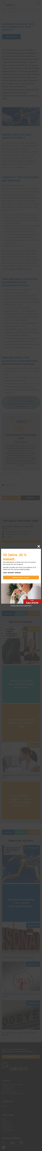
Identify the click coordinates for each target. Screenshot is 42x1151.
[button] (3, 1147)
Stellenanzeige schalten (21, 577)
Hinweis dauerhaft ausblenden (21, 606)
